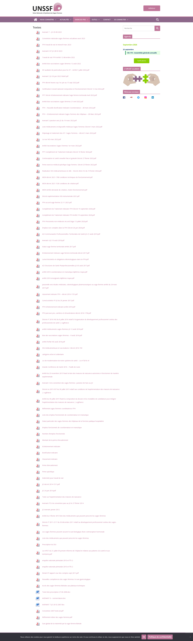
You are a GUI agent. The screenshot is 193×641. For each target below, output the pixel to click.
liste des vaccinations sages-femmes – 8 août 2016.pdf (62, 335)
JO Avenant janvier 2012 (51, 510)
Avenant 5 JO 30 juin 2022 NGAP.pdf (55, 76)
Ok (144, 637)
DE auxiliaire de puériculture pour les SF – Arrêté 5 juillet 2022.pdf (65, 70)
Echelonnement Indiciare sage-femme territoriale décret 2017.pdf (65, 253)
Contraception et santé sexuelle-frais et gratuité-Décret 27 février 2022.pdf (69, 158)
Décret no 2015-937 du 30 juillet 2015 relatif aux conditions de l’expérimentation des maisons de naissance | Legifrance (81, 391)
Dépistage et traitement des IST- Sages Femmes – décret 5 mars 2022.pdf (69, 133)
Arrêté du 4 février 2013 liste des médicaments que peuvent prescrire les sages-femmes (74, 516)
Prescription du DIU (49, 544)
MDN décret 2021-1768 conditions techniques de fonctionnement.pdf (67, 177)
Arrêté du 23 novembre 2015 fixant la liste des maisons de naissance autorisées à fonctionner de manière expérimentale (80, 375)
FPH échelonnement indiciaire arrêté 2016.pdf (58, 307)
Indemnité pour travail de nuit (52, 478)
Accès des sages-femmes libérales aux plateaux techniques (63, 586)
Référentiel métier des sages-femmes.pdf (57, 617)
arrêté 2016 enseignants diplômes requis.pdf (58, 278)
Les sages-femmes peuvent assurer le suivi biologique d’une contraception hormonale (73, 532)
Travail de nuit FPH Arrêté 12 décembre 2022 (58, 57)
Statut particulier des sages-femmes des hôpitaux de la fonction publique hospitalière (73, 421)
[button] (55, 19)
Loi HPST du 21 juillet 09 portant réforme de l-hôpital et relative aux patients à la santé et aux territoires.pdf (76, 552)
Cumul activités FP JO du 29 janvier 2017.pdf (58, 300)
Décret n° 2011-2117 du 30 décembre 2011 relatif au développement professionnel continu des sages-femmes (79, 524)
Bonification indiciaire (50, 453)
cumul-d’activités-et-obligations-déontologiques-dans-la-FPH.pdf (65, 259)
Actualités (64, 20)
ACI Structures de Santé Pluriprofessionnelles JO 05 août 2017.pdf (66, 266)
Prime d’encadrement (50, 465)
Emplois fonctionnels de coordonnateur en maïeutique (62, 427)
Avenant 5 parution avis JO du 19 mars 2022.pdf (59, 120)
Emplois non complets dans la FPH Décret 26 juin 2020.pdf (63, 228)
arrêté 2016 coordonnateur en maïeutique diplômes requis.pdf (64, 272)
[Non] (190, 637)
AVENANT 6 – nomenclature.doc (54, 598)
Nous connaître (47, 20)
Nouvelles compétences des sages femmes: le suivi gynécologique (66, 579)
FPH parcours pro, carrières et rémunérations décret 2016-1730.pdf (66, 313)
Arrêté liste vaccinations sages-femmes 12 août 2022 (61, 64)
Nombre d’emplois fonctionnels (53, 434)
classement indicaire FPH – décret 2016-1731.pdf (60, 294)
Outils (94, 20)
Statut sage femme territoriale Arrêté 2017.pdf (59, 247)
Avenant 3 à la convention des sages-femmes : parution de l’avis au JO (67, 383)
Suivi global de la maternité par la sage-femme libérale (61, 623)
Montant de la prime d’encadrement (55, 440)
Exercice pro (80, 20)
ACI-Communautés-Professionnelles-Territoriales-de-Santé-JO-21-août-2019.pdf (71, 234)
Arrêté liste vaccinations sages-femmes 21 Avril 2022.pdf (62, 101)
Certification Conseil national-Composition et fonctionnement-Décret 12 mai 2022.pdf (73, 89)
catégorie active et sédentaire (53, 354)
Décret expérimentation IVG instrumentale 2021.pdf (60, 196)
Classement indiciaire (49, 459)
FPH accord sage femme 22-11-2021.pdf (57, 202)
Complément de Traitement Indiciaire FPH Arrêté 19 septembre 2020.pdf (68, 215)
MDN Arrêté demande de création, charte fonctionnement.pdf (64, 190)
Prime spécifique (48, 472)
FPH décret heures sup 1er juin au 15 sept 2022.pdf (60, 83)
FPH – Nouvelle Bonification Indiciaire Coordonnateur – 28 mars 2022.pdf (68, 108)
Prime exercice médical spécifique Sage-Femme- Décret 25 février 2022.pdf (69, 165)
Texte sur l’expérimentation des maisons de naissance (61, 497)
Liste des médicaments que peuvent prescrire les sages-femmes (65, 538)
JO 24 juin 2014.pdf (49, 491)
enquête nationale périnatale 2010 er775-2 (57, 560)
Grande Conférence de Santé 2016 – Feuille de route (61, 367)
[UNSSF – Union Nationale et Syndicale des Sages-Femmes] (35, 19)
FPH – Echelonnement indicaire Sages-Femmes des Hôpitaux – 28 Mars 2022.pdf (71, 114)
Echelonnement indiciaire (51, 446)
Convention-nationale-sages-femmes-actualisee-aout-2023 (63, 38)
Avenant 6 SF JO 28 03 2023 (52, 51)
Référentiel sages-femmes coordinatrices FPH (59, 408)
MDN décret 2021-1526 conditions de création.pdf (60, 183)
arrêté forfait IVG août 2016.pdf (53, 342)
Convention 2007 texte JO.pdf (52, 611)
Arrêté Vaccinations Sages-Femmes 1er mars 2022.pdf (62, 146)
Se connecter (120, 20)
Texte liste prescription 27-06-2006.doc (56, 592)
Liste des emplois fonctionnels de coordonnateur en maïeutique (65, 415)
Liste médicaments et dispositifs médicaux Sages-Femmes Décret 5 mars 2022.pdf (72, 127)
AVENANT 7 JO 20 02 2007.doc (53, 605)
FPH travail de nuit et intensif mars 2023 (56, 45)
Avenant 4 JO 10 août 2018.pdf (53, 240)
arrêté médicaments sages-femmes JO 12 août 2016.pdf (62, 329)
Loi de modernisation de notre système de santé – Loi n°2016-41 (65, 361)
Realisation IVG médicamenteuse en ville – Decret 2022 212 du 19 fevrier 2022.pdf (71, 171)
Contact (107, 20)
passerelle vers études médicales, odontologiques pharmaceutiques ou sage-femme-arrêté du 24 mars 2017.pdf (79, 286)
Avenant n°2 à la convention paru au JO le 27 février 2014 (63, 503)
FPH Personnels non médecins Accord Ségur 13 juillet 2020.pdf (65, 221)
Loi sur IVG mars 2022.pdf (51, 139)
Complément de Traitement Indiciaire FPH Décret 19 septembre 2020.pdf (68, 209)
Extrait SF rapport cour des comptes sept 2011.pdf (60, 573)
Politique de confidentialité (160, 637)
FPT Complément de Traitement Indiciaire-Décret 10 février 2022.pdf (67, 152)
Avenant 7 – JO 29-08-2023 (52, 32)
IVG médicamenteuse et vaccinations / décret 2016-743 (62, 348)
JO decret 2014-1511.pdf (51, 484)
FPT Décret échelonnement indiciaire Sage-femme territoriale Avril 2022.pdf (69, 95)
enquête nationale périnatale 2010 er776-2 (57, 567)
